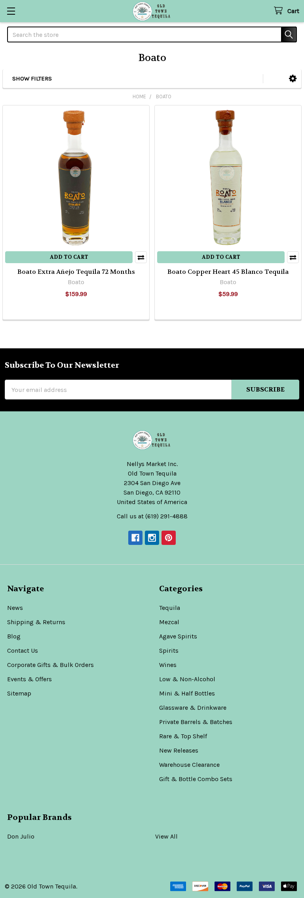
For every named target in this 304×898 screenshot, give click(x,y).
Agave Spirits (178, 636)
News (15, 607)
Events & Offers (29, 679)
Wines (168, 665)
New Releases (178, 750)
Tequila (169, 607)
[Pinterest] (169, 538)
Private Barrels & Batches (195, 722)
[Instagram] (152, 538)
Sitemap (19, 693)
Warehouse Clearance (189, 764)
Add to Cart (69, 257)
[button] (292, 78)
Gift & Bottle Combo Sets (195, 779)
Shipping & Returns (36, 622)
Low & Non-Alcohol (187, 679)
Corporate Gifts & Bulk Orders (50, 665)
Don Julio (20, 836)
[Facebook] (135, 538)
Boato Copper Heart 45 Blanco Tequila (228, 271)
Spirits (169, 650)
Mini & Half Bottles (187, 693)
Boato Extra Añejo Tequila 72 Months (76, 271)
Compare (141, 257)
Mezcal (169, 622)
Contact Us (22, 650)
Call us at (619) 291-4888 (152, 516)
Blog (14, 636)
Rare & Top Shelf (183, 736)
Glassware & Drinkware (192, 707)
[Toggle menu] (11, 11)
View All (166, 836)
